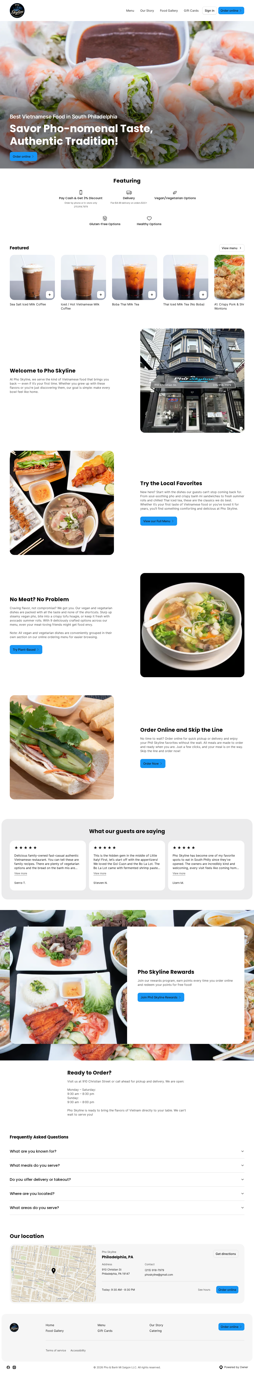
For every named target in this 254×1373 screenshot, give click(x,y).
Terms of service (56, 1350)
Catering (155, 1331)
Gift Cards (191, 10)
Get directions (226, 1254)
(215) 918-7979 (154, 1270)
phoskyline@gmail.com (159, 1275)
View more (20, 873)
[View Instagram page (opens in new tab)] (14, 1367)
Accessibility (78, 1350)
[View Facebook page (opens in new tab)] (8, 1367)
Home (50, 1325)
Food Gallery (169, 10)
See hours (204, 1289)
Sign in (210, 10)
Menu (130, 10)
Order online (227, 1290)
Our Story (147, 10)
